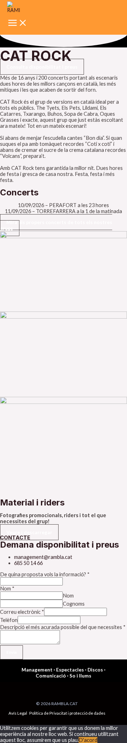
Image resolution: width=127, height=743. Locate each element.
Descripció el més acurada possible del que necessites (63, 627)
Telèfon (9, 620)
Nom (7, 588)
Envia (11, 652)
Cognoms (74, 604)
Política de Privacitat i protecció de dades (67, 713)
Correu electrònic (22, 612)
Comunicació (51, 676)
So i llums (80, 676)
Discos (95, 670)
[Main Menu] (17, 23)
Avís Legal (17, 713)
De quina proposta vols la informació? (45, 574)
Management (37, 670)
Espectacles (70, 670)
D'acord (88, 740)
